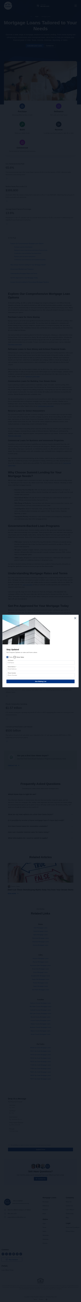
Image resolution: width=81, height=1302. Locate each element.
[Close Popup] (75, 618)
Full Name (11, 660)
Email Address (12, 666)
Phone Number (12, 673)
